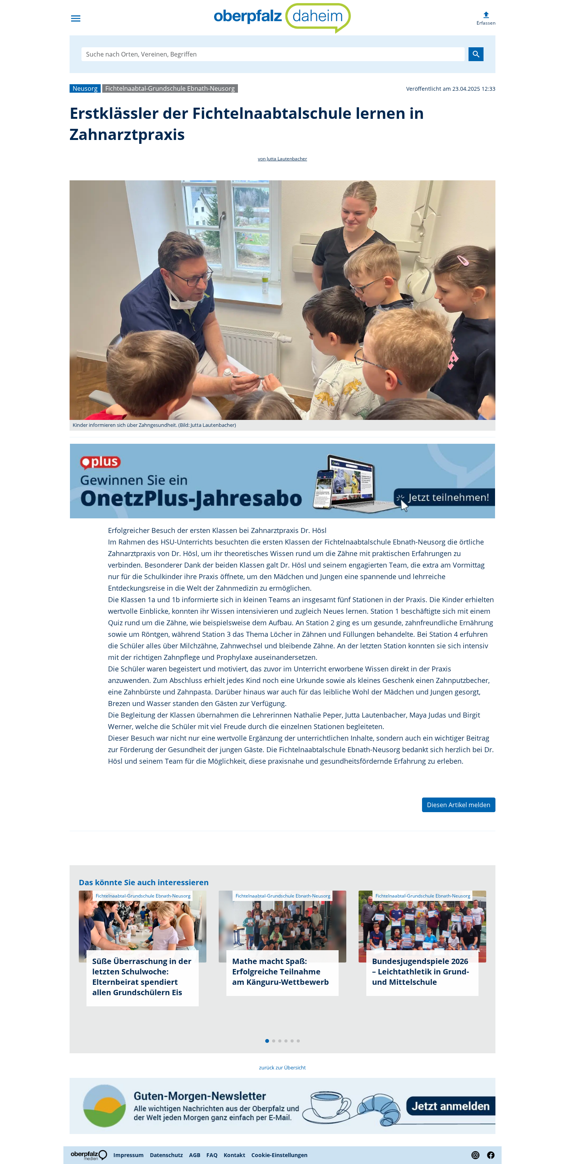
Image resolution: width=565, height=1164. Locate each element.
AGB (194, 1155)
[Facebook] (489, 1155)
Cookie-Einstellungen (279, 1155)
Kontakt (234, 1155)
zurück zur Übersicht (282, 1067)
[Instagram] (475, 1155)
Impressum (128, 1155)
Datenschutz (166, 1155)
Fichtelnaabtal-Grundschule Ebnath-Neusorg (170, 88)
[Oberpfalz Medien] (90, 1155)
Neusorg (85, 88)
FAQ (212, 1155)
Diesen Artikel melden (458, 805)
